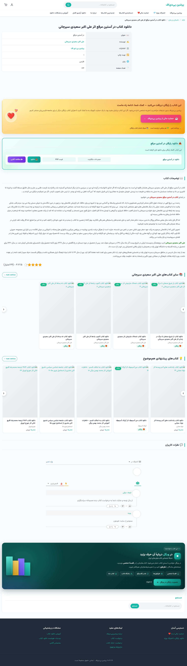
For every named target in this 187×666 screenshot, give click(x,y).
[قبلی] (183, 309)
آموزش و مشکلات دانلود (59, 13)
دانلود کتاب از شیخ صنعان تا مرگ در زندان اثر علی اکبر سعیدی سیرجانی (169, 338)
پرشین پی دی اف (77, 48)
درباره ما (93, 13)
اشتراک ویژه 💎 (159, 13)
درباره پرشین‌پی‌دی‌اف (114, 633)
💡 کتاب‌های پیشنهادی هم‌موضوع (163, 358)
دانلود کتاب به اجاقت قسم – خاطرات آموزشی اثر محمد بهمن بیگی (169, 422)
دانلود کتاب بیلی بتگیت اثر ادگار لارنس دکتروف (58, 422)
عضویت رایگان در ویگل (169, 582)
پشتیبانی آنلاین (55, 643)
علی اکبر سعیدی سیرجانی (74, 41)
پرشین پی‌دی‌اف (175, 5)
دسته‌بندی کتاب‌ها (126, 13)
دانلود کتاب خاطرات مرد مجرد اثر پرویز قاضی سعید (21, 422)
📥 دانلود (34, 159)
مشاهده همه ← (10, 274)
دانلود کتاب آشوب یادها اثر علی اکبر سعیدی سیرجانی (96, 338)
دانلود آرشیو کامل (79, 13)
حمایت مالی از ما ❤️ (176, 633)
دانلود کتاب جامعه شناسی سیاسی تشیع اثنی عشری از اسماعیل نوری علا (131, 422)
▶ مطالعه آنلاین (17, 159)
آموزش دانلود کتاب (54, 633)
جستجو (134, 606)
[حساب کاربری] (12, 4)
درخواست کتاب (116, 638)
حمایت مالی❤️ (143, 13)
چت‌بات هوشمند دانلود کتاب (50, 638)
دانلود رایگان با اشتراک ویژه (174, 638)
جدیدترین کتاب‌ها (107, 13)
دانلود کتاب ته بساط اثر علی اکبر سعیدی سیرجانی (57, 338)
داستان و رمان (174, 20)
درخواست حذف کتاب (114, 643)
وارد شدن (49, 461)
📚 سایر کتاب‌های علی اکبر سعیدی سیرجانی (157, 275)
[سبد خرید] (5, 4)
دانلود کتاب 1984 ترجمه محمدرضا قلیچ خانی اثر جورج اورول (95, 422)
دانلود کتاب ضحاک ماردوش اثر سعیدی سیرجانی (132, 338)
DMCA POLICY (116, 647)
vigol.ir (149, 582)
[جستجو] (68, 5)
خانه (183, 20)
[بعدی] (3, 309)
